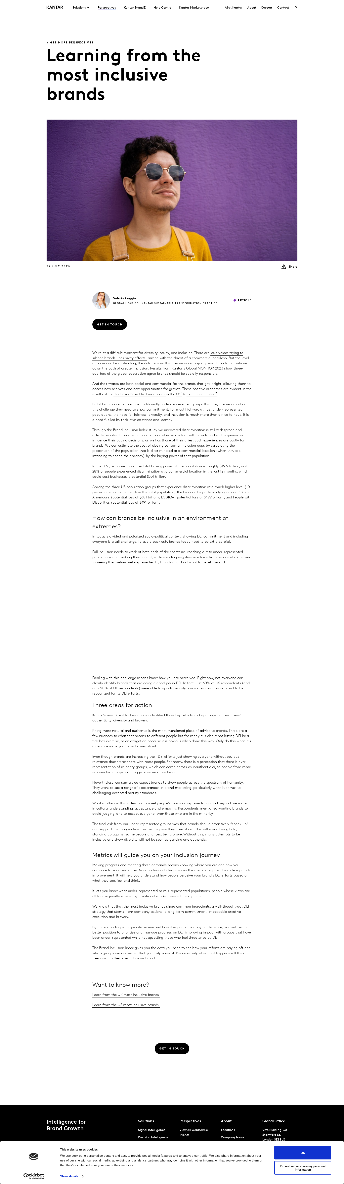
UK (178, 394)
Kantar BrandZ (135, 7)
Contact (283, 7)
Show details (69, 1176)
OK (303, 1152)
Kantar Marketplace (194, 7)
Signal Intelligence (151, 1130)
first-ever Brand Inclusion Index (139, 394)
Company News (232, 1137)
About (251, 7)
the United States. (201, 394)
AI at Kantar (233, 7)
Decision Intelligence (153, 1137)
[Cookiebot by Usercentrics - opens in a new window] (33, 1176)
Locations (228, 1130)
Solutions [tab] (79, 7)
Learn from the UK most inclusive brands (125, 995)
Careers (266, 7)
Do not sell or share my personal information (302, 1167)
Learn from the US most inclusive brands (125, 1005)
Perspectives (107, 7)
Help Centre (162, 7)
